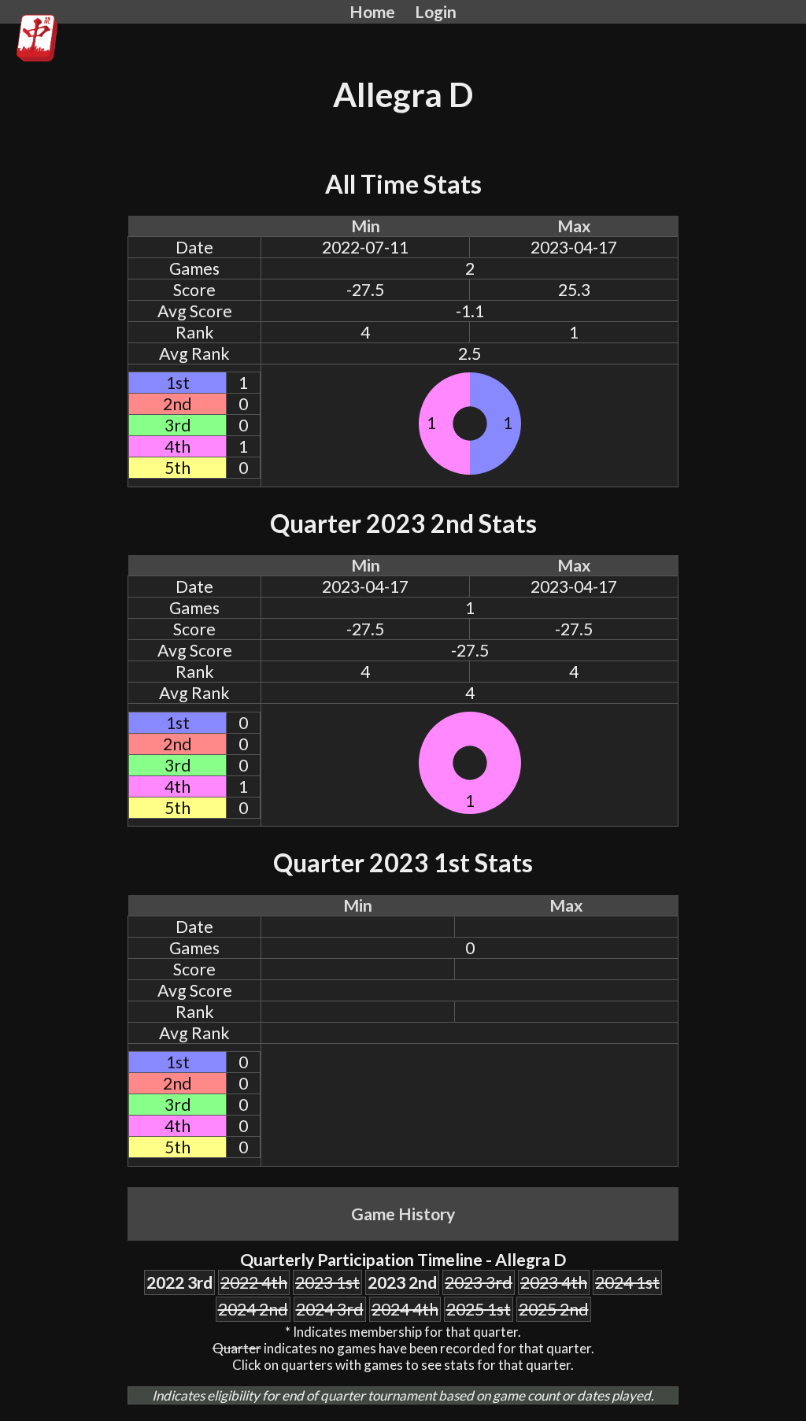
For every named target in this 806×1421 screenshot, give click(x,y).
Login (436, 12)
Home (372, 12)
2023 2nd (402, 1282)
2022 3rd (179, 1282)
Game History (403, 1214)
